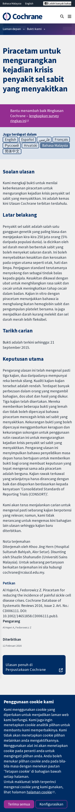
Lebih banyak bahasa (59, 3)
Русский (12, 145)
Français (61, 139)
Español (27, 139)
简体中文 (12, 151)
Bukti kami (34, 29)
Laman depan (12, 29)
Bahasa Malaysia (12, 3)
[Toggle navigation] (69, 16)
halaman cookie (39, 792)
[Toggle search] (62, 16)
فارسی (44, 139)
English (29, 3)
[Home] (22, 16)
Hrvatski (30, 145)
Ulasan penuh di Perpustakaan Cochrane (26, 667)
